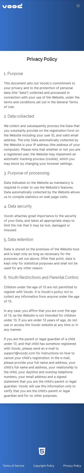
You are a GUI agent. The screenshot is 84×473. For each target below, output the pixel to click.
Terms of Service (13, 465)
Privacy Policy (72, 465)
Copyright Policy (43, 465)
